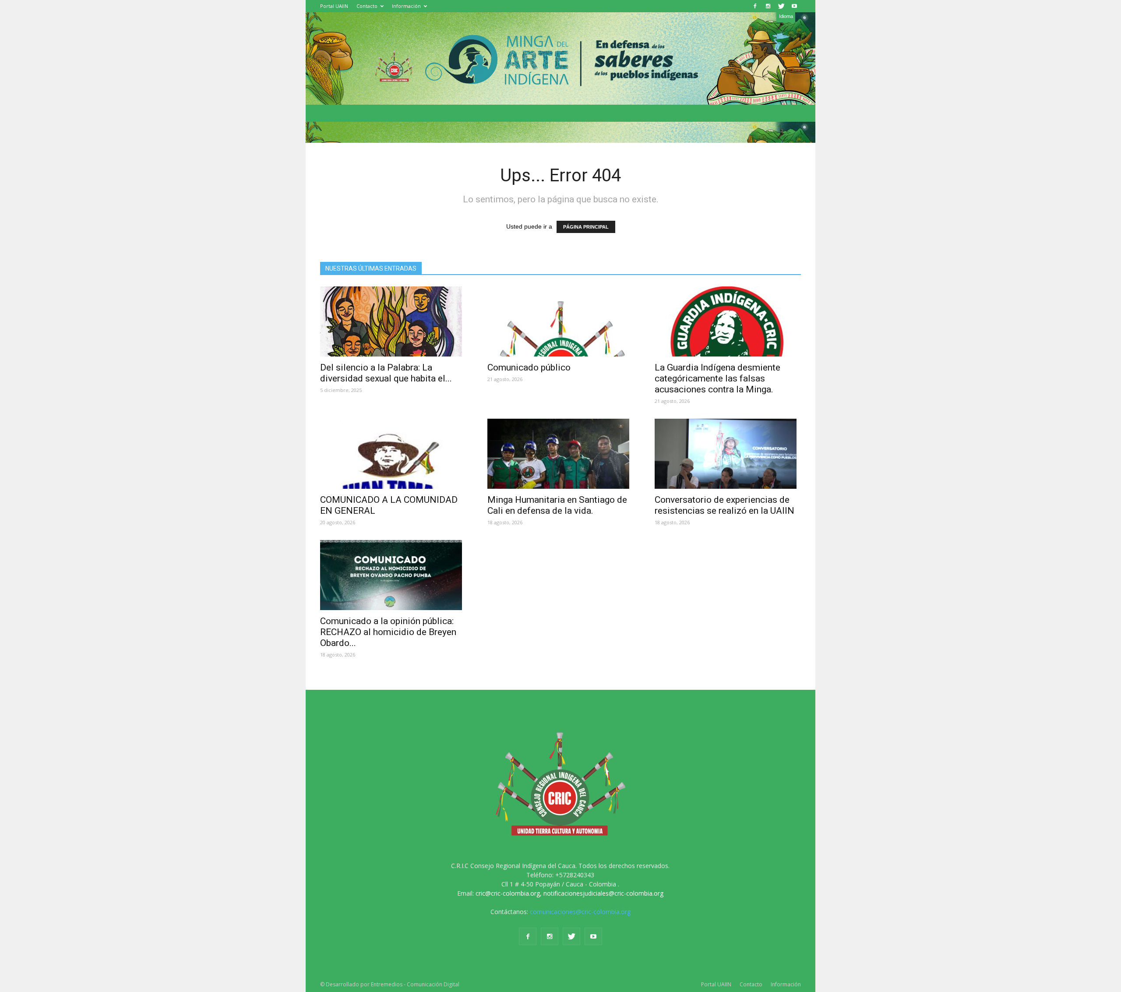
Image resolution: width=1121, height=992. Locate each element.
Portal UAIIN (334, 6)
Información (406, 6)
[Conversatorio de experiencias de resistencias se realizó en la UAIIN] (728, 454)
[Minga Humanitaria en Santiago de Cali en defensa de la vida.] (560, 454)
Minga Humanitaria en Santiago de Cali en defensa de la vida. (557, 505)
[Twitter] (781, 6)
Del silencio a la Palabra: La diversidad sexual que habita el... (386, 373)
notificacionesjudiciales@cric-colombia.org (603, 893)
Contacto (366, 6)
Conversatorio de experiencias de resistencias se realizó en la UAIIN (724, 505)
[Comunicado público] (560, 321)
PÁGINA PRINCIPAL (586, 226)
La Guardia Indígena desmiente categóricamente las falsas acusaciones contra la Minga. (717, 378)
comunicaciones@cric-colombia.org (580, 911)
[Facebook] (754, 6)
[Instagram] (768, 6)
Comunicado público (529, 367)
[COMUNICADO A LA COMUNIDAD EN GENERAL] (393, 454)
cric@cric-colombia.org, (509, 893)
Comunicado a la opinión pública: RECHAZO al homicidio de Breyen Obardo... (388, 632)
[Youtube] (794, 6)
